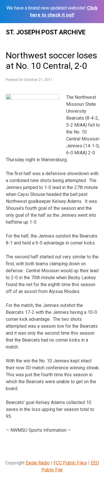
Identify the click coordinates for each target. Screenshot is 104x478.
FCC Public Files (70, 463)
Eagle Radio (38, 463)
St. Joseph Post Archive (46, 32)
